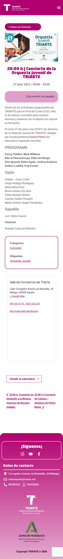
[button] (58, 7)
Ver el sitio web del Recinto (24, 311)
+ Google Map (17, 296)
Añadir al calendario (23, 378)
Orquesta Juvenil (20, 261)
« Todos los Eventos (19, 27)
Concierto (15, 248)
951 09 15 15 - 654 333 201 (25, 303)
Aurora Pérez (37, 137)
